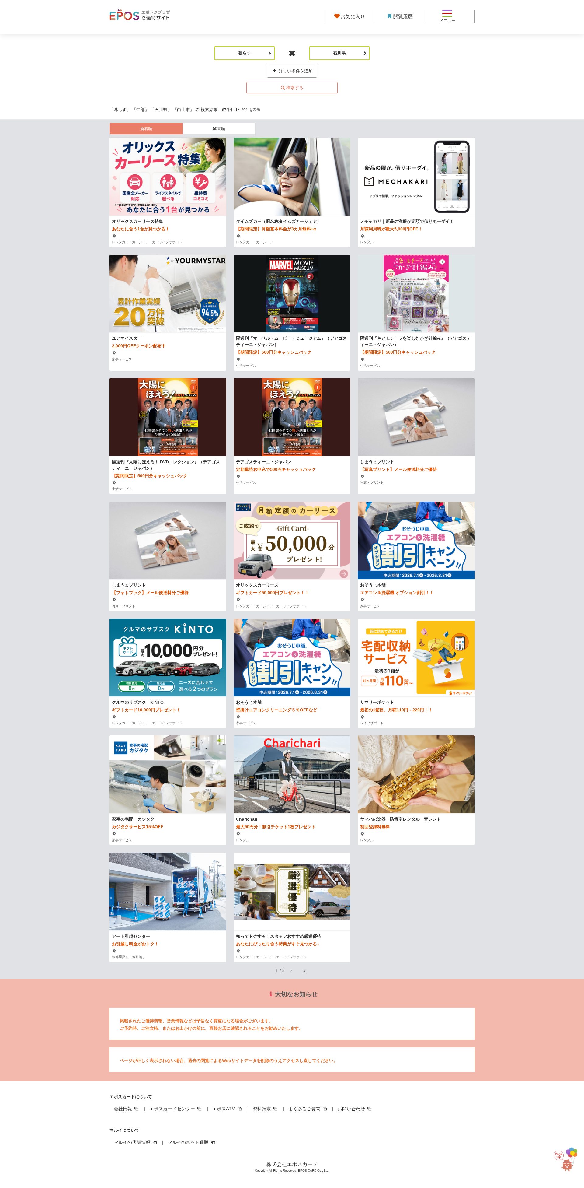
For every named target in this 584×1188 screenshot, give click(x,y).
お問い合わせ (352, 1108)
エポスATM (224, 1108)
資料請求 (262, 1108)
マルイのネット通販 (189, 1142)
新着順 (146, 128)
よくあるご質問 (305, 1108)
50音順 (219, 128)
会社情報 (123, 1108)
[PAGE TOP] (568, 1159)
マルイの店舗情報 (132, 1142)
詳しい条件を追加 (295, 70)
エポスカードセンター (172, 1108)
